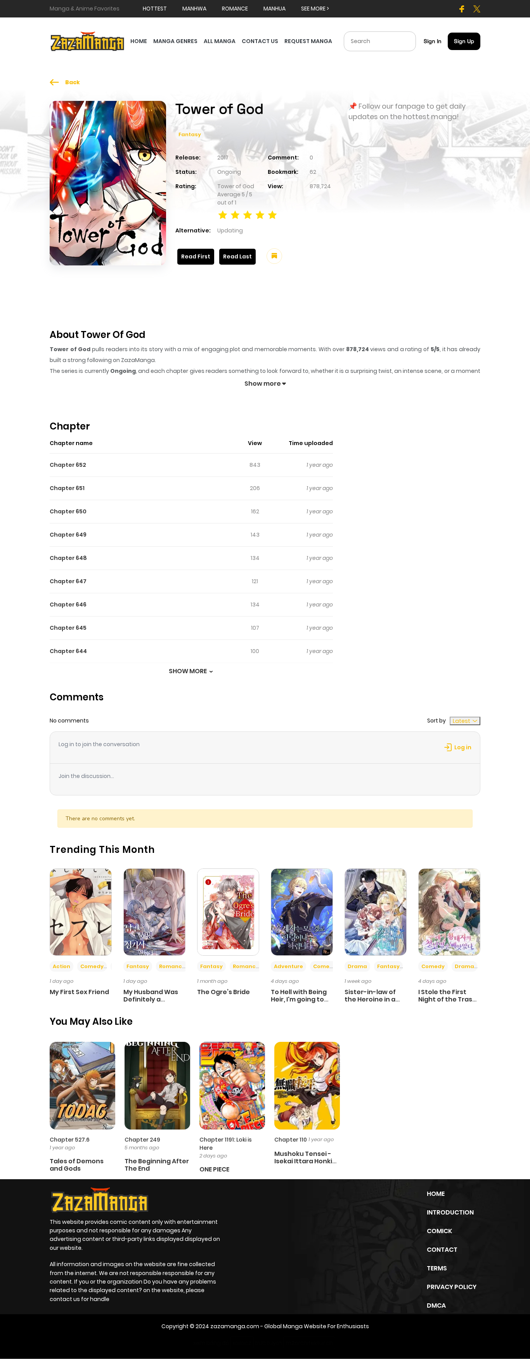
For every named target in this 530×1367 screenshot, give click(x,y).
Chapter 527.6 (70, 1139)
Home (436, 1193)
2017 (223, 157)
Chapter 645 (68, 628)
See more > (315, 8)
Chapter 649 (68, 535)
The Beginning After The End (157, 1165)
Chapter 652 (68, 465)
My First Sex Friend (79, 992)
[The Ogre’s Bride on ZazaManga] (228, 911)
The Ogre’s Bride (223, 992)
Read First (195, 256)
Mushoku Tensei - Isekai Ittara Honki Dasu (303, 1161)
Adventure (288, 966)
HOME (138, 41)
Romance (172, 966)
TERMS (437, 1268)
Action (61, 966)
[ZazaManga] (88, 41)
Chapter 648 (68, 558)
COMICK (439, 1231)
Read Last (237, 256)
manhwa (194, 8)
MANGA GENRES (175, 41)
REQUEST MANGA (308, 41)
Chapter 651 (67, 488)
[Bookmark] (274, 256)
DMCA (436, 1305)
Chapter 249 (142, 1139)
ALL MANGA (220, 41)
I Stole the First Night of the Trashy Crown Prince (449, 999)
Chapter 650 (68, 511)
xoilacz (241, 1343)
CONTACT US (260, 41)
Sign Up (464, 41)
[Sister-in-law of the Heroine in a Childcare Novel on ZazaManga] (375, 911)
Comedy (92, 966)
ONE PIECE (214, 1169)
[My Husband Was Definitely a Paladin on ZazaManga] (154, 911)
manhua (274, 8)
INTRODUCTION (450, 1212)
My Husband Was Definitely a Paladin (150, 999)
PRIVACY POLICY (451, 1286)
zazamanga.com (234, 1326)
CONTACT (442, 1249)
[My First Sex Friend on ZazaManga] (80, 911)
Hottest (155, 8)
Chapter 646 (68, 604)
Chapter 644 (68, 651)
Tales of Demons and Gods (77, 1165)
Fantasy (189, 134)
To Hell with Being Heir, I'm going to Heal (299, 999)
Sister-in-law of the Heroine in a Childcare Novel (370, 999)
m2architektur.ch (309, 1343)
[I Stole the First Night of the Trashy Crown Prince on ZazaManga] (449, 911)
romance (235, 8)
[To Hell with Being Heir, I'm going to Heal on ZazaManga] (302, 911)
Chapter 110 (290, 1139)
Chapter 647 (68, 581)
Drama (357, 966)
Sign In (433, 41)
